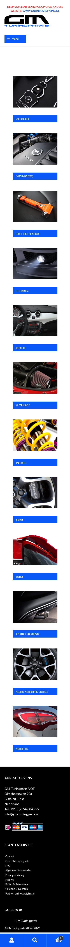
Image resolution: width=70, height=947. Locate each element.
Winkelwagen (54, 936)
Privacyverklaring (14, 875)
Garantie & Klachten (16, 889)
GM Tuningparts (26, 920)
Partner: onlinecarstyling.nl (19, 894)
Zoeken (35, 940)
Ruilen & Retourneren (17, 884)
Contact (9, 856)
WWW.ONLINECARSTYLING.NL (41, 11)
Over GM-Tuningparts (17, 861)
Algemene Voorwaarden (18, 870)
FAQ (7, 866)
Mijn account (11, 940)
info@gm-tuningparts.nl (21, 814)
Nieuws (9, 880)
